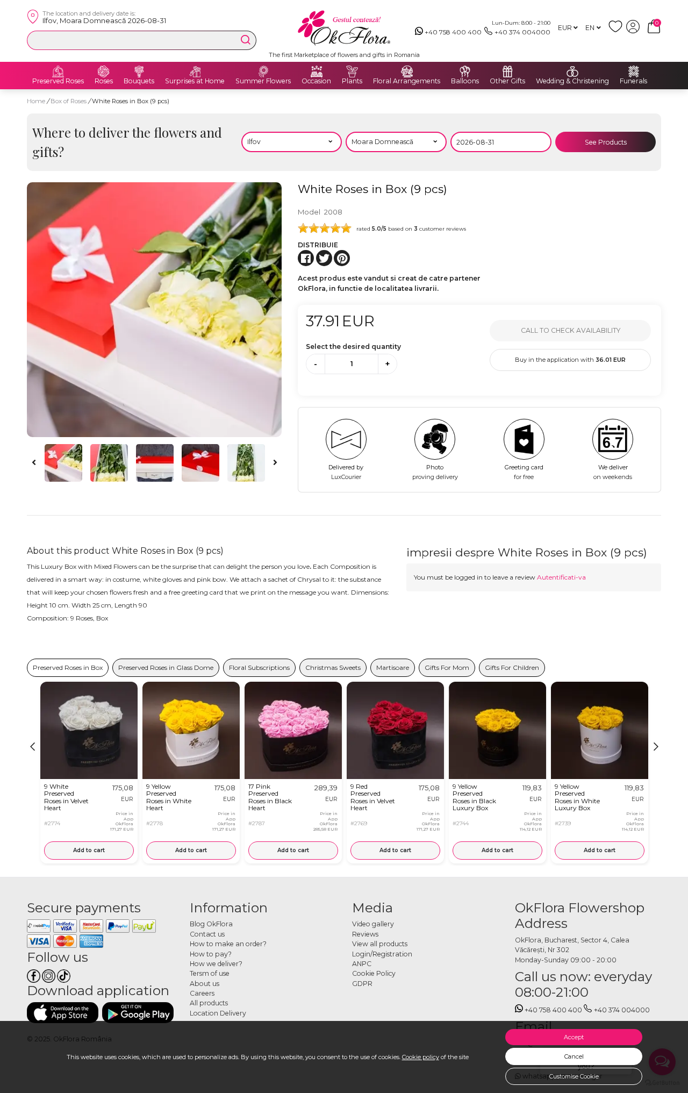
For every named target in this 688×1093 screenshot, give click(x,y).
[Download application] (62, 1012)
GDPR (362, 984)
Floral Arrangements (406, 81)
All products (209, 1003)
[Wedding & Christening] (572, 71)
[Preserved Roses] (58, 71)
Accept (574, 1037)
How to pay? (211, 954)
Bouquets (139, 81)
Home (36, 101)
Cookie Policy (374, 973)
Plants (352, 81)
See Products (606, 142)
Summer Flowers (263, 81)
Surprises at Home (195, 81)
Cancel (574, 1056)
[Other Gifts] (507, 71)
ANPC (361, 964)
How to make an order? (228, 944)
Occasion (316, 81)
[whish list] (617, 31)
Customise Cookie (574, 1076)
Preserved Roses (58, 81)
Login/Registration (382, 954)
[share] (306, 258)
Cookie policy (420, 1057)
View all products (379, 944)
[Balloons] (465, 71)
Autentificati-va (561, 577)
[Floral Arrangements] (407, 71)
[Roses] (104, 71)
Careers (202, 993)
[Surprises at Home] (195, 71)
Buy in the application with (570, 359)
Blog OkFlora (211, 924)
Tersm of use (210, 973)
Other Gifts (507, 81)
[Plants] (352, 71)
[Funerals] (634, 71)
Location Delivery (218, 1013)
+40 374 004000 (522, 32)
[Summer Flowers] (263, 71)
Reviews (365, 934)
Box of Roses (69, 101)
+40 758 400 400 (453, 32)
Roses (104, 81)
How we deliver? (216, 964)
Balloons (465, 81)
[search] (245, 40)
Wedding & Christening (572, 81)
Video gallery (373, 924)
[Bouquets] (139, 71)
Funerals (633, 81)
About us (204, 984)
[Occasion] (316, 71)
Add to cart (89, 850)
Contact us (207, 934)
